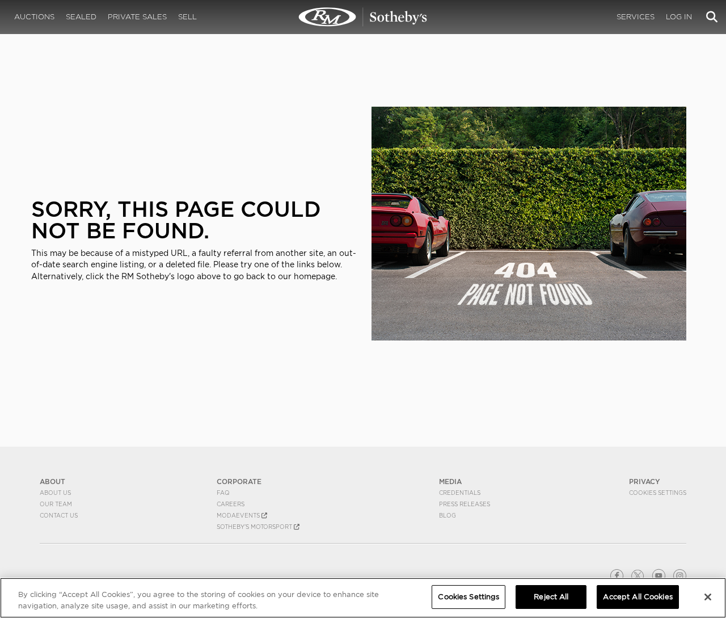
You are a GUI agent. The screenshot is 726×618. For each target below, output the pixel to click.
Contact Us (59, 515)
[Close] (707, 597)
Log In (679, 16)
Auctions (34, 16)
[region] (363, 598)
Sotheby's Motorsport (255, 526)
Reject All (551, 596)
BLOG (447, 515)
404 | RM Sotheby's (363, 17)
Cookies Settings (657, 492)
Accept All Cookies (637, 596)
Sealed (81, 16)
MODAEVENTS (239, 515)
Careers (230, 504)
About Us (55, 492)
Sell (187, 16)
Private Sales (137, 16)
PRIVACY (644, 481)
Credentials (459, 492)
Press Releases (464, 504)
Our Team (56, 504)
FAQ (223, 492)
